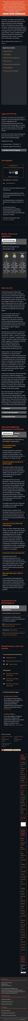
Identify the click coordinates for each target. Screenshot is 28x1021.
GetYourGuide (13, 630)
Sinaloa (23, 929)
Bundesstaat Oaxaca (11, 696)
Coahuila (23, 871)
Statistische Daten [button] (9, 416)
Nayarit (23, 903)
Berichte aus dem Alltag (23, 778)
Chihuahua (23, 868)
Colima (22, 874)
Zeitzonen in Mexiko (8, 220)
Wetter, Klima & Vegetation (12, 58)
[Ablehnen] (26, 8)
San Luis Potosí (23, 926)
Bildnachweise (4, 984)
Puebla (23, 913)
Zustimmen (5, 13)
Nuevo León (22, 907)
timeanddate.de (10, 183)
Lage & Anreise (8, 51)
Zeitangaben (7, 54)
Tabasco (23, 935)
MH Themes (22, 1019)
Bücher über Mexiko (23, 792)
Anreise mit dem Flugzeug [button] (11, 150)
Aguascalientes (23, 843)
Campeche (23, 861)
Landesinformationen (23, 764)
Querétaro (23, 917)
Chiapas (23, 864)
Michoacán (23, 897)
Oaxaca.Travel (13, 664)
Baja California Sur (23, 855)
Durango (23, 877)
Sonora (23, 932)
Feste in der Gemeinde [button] (10, 412)
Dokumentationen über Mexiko (23, 800)
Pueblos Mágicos (9, 714)
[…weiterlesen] (18, 725)
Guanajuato (23, 880)
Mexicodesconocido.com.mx (14, 661)
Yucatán (23, 947)
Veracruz (23, 944)
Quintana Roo (23, 921)
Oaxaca (23, 911)
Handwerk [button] (6, 408)
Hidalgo (23, 888)
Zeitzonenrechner (14, 176)
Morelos (23, 901)
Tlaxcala (23, 942)
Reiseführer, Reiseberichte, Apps (23, 809)
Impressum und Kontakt (6, 982)
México (23, 894)
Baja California (23, 849)
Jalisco (22, 891)
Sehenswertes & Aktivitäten (12, 64)
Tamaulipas (23, 938)
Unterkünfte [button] (7, 610)
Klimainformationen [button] (9, 243)
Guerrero (23, 885)
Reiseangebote (8, 67)
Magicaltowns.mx (11, 657)
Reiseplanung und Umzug (23, 771)
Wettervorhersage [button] (9, 240)
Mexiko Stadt (23, 839)
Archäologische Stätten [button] (10, 436)
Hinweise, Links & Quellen (11, 71)
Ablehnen (12, 13)
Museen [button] (17, 433)
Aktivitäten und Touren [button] (10, 607)
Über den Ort (7, 61)
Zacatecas (23, 950)
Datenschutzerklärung (6, 985)
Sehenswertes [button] (7, 433)
